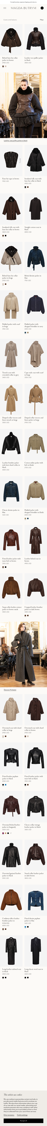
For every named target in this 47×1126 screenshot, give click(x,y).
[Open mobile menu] (4, 8)
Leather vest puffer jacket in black (15, 140)
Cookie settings (22, 1115)
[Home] (23, 8)
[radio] (3, 66)
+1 (10, 833)
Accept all (23, 1121)
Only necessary (9, 1115)
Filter (42, 20)
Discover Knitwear (10, 690)
